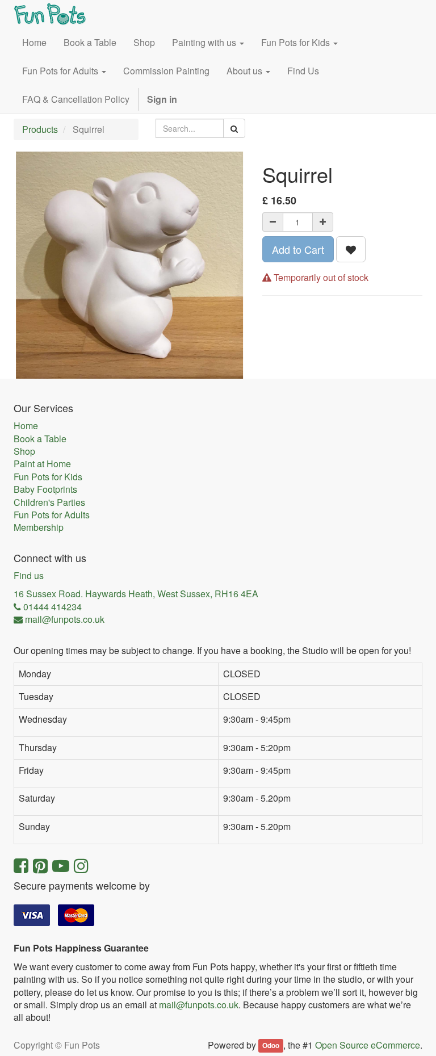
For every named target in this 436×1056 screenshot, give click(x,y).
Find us (29, 575)
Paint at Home (42, 464)
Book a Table (40, 439)
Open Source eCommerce (367, 1044)
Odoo (270, 1046)
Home (26, 426)
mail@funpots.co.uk (198, 1004)
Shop (24, 451)
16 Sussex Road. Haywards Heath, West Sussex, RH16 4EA (136, 594)
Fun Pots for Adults (52, 515)
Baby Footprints (45, 489)
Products (40, 129)
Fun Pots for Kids (48, 477)
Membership (39, 527)
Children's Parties (49, 502)
